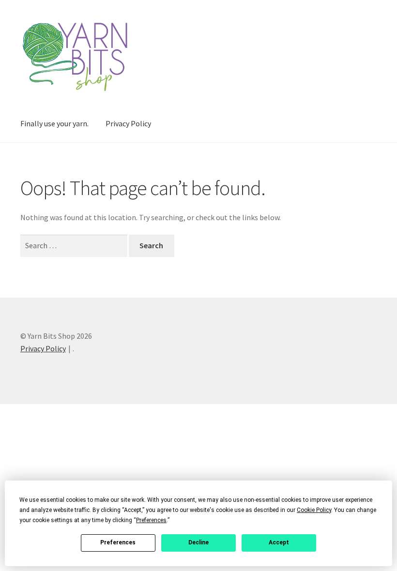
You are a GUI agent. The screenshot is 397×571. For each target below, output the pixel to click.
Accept (279, 542)
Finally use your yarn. (54, 123)
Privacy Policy (128, 123)
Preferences (118, 542)
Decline (198, 542)
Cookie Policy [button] (314, 510)
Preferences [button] (151, 520)
